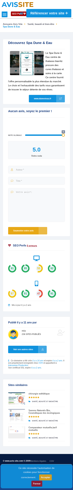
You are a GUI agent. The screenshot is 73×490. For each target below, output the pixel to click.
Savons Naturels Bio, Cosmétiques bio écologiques (44, 411)
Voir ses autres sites (23, 349)
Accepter (45, 477)
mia (24, 330)
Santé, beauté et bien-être (41, 24)
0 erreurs (32, 245)
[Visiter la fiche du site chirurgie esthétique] (16, 398)
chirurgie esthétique (39, 393)
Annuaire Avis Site (12, 24)
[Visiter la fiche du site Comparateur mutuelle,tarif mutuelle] (16, 432)
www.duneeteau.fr (42, 98)
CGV (52, 461)
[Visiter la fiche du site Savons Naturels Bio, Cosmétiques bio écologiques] (16, 415)
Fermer (37, 483)
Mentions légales (38, 461)
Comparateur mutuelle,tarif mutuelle (43, 428)
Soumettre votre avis (23, 231)
